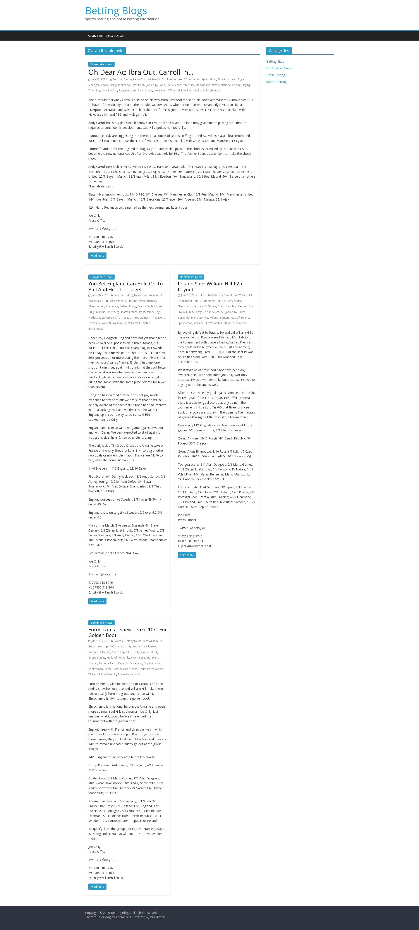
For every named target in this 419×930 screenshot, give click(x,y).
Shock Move (144, 90)
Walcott (106, 323)
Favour (242, 306)
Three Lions (157, 317)
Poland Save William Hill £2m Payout (211, 286)
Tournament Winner (151, 669)
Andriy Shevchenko (144, 301)
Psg (98, 90)
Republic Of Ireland (130, 663)
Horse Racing (275, 75)
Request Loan (127, 90)
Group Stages (96, 657)
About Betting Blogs (106, 36)
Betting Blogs (116, 10)
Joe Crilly (151, 85)
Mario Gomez (199, 317)
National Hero (108, 663)
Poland (214, 317)
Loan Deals (166, 85)
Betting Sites (275, 61)
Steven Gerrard (111, 317)
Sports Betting (276, 82)
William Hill (175, 90)
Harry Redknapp (120, 85)
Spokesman (185, 323)
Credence (112, 306)
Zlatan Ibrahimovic (209, 90)
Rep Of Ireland (240, 317)
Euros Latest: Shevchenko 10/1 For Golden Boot (127, 632)
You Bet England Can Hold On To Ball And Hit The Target (125, 286)
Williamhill (190, 90)
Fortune (208, 312)
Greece (219, 312)
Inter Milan (138, 85)
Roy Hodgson (152, 663)
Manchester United (207, 85)
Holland (112, 657)
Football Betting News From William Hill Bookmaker (144, 79)
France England (147, 306)
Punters (225, 317)
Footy (104, 85)
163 (224, 301)
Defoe (123, 306)
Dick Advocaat (227, 79)
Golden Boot (149, 652)
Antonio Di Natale (205, 306)
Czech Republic (227, 306)
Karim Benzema (140, 657)
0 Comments (191, 79)
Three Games (140, 317)
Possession (146, 312)
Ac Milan (211, 79)
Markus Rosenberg (107, 312)
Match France (129, 312)
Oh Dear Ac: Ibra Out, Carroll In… (141, 72)
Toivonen (94, 323)
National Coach (230, 85)
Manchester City (184, 85)
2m (230, 301)
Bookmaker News (101, 64)
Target (126, 317)
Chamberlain (96, 306)
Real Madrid (109, 90)
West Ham (160, 90)
